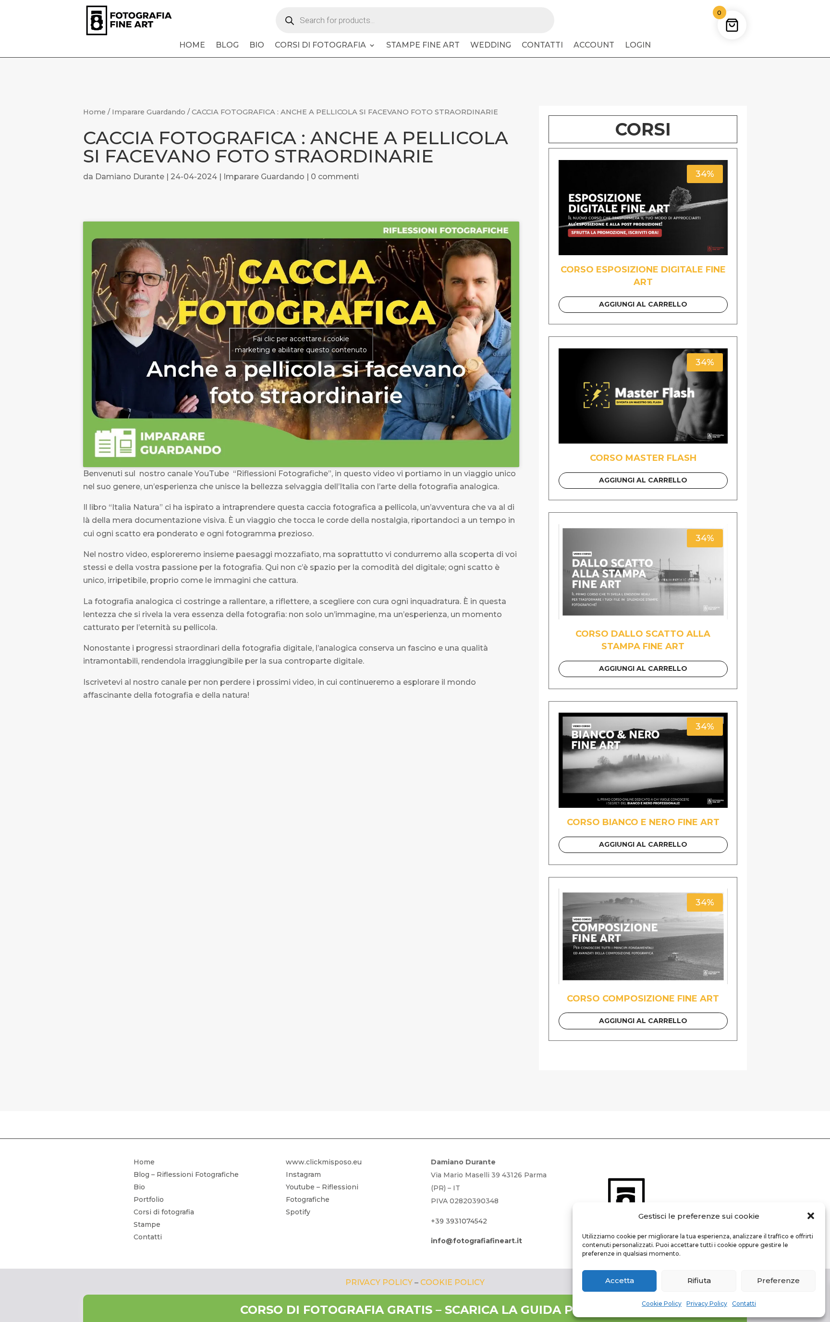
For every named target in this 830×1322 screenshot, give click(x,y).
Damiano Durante (129, 176)
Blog (227, 45)
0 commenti (335, 176)
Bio (256, 45)
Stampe (147, 1224)
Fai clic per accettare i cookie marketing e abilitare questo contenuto (301, 344)
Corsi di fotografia (320, 45)
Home (192, 45)
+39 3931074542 (459, 1221)
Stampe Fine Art (423, 45)
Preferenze (778, 1280)
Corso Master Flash (643, 458)
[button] (811, 1216)
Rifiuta (699, 1280)
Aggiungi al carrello (643, 304)
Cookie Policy (662, 1303)
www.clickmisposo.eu (324, 1162)
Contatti (744, 1303)
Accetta (619, 1280)
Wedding (490, 45)
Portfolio (149, 1199)
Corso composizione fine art (643, 998)
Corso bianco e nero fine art (643, 822)
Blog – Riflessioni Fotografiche (186, 1174)
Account (594, 45)
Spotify (298, 1212)
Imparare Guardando (148, 112)
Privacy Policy (706, 1303)
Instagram (303, 1174)
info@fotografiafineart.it (476, 1240)
